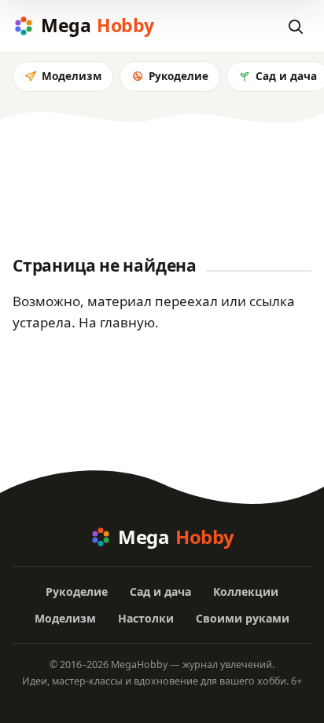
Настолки (146, 618)
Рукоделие (178, 76)
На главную (117, 322)
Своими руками (242, 618)
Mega (97, 25)
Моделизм (71, 76)
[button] (294, 25)
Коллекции (245, 591)
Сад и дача (160, 591)
